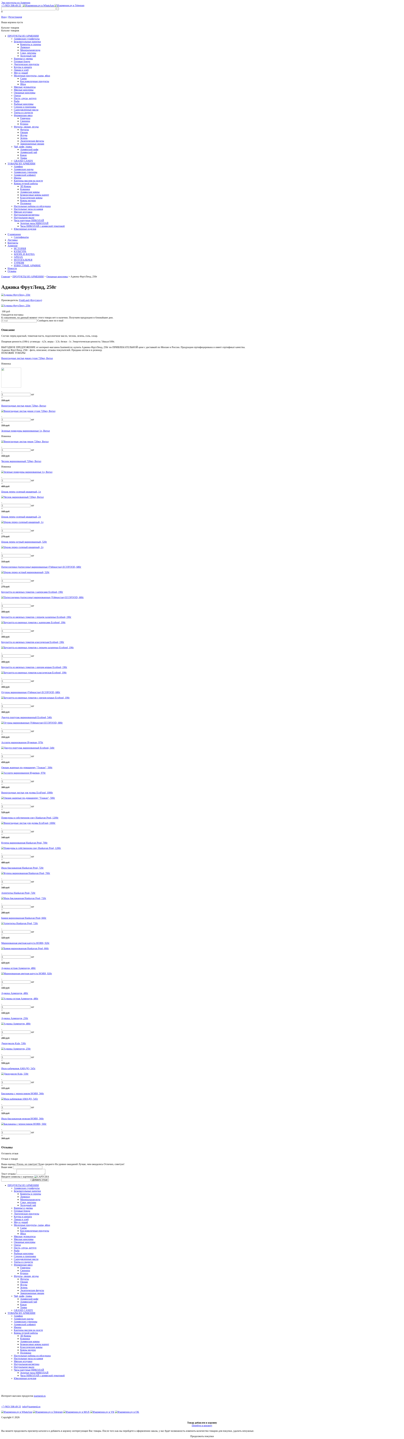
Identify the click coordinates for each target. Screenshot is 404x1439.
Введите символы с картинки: (17, 1176)
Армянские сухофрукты (27, 38)
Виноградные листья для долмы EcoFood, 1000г (27, 792)
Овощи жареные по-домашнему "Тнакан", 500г (27, 767)
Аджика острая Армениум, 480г (18, 968)
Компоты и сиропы (30, 44)
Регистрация (15, 17)
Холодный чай (28, 55)
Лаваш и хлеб (21, 70)
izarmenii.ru (40, 1396)
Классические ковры (31, 197)
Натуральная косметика (26, 214)
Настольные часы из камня (28, 209)
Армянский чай (28, 152)
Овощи (24, 132)
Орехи (17, 95)
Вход (4, 17)
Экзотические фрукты (32, 141)
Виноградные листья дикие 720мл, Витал (23, 405)
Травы (23, 158)
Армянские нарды (23, 169)
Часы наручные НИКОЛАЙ (29, 220)
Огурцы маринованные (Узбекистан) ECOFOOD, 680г (30, 692)
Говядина (25, 118)
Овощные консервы (24, 92)
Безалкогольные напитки (27, 41)
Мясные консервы (23, 89)
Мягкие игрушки (23, 212)
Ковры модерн (28, 200)
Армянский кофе (29, 149)
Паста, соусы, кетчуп (25, 98)
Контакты (13, 242)
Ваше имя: (6, 1167)
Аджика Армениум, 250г (14, 1018)
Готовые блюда (22, 61)
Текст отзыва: (8, 1173)
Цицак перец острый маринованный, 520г (24, 541)
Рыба (16, 101)
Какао (23, 155)
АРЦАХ (18, 257)
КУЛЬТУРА (20, 251)
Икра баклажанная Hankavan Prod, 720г (22, 867)
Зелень (23, 138)
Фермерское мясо (23, 115)
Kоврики (25, 189)
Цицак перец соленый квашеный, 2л (21, 516)
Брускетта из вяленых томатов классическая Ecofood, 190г (32, 642)
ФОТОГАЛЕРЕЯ (23, 259)
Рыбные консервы (23, 104)
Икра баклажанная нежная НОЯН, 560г (22, 1118)
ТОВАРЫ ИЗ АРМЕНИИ (21, 163)
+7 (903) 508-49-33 (11, 5)
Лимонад (25, 47)
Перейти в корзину (202, 1425)
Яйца (23, 84)
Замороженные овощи (32, 143)
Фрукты (24, 129)
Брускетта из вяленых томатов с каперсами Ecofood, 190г (32, 592)
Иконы (17, 177)
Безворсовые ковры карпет (34, 195)
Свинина (25, 121)
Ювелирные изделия (25, 229)
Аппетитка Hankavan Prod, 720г (18, 893)
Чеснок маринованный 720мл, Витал (21, 461)
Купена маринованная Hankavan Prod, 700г (24, 842)
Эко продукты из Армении (15, 2)
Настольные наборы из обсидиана (32, 206)
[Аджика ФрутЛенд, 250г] (15, 295)
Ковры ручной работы (26, 183)
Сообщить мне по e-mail (50, 320)
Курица (24, 124)
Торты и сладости (23, 112)
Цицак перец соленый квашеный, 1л (21, 491)
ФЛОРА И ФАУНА (24, 254)
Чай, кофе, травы (23, 146)
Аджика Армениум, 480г (14, 993)
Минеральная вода (30, 50)
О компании (14, 234)
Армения (12, 245)
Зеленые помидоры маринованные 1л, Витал (25, 430)
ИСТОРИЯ (20, 248)
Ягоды (23, 135)
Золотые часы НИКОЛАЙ (34, 223)
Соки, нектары (28, 53)
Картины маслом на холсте (28, 180)
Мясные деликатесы (25, 87)
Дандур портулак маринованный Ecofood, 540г (26, 717)
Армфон (18, 166)
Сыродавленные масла (26, 109)
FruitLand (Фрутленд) (30, 300)
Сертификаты (21, 237)
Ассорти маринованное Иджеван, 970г (22, 742)
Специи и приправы (25, 107)
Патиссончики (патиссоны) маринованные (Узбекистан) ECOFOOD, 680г (41, 567)
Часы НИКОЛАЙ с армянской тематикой (42, 226)
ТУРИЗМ (19, 262)
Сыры (23, 78)
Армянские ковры (30, 192)
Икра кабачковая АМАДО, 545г (18, 1068)
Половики (25, 203)
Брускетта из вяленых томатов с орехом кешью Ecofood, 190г (34, 667)
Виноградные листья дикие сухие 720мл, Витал (27, 358)
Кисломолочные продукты (34, 81)
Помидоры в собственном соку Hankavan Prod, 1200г (30, 817)
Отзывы (12, 271)
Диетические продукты (26, 64)
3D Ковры (25, 186)
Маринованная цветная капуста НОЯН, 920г (25, 943)
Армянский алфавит (25, 175)
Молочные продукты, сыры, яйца (32, 75)
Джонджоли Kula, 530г (13, 1043)
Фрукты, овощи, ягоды (26, 126)
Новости (12, 268)
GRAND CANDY (23, 160)
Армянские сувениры (25, 172)
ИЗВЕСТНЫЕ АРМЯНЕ (27, 265)
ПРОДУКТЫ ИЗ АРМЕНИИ (23, 36)
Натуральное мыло (24, 217)
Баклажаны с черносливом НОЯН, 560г (22, 1093)
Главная (5, 276)
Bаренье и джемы (23, 58)
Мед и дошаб (21, 72)
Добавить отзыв (40, 1180)
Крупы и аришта (23, 67)
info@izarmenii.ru (31, 1406)
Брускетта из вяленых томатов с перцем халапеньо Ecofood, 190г (36, 617)
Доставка (13, 240)
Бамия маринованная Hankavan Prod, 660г (23, 918)
